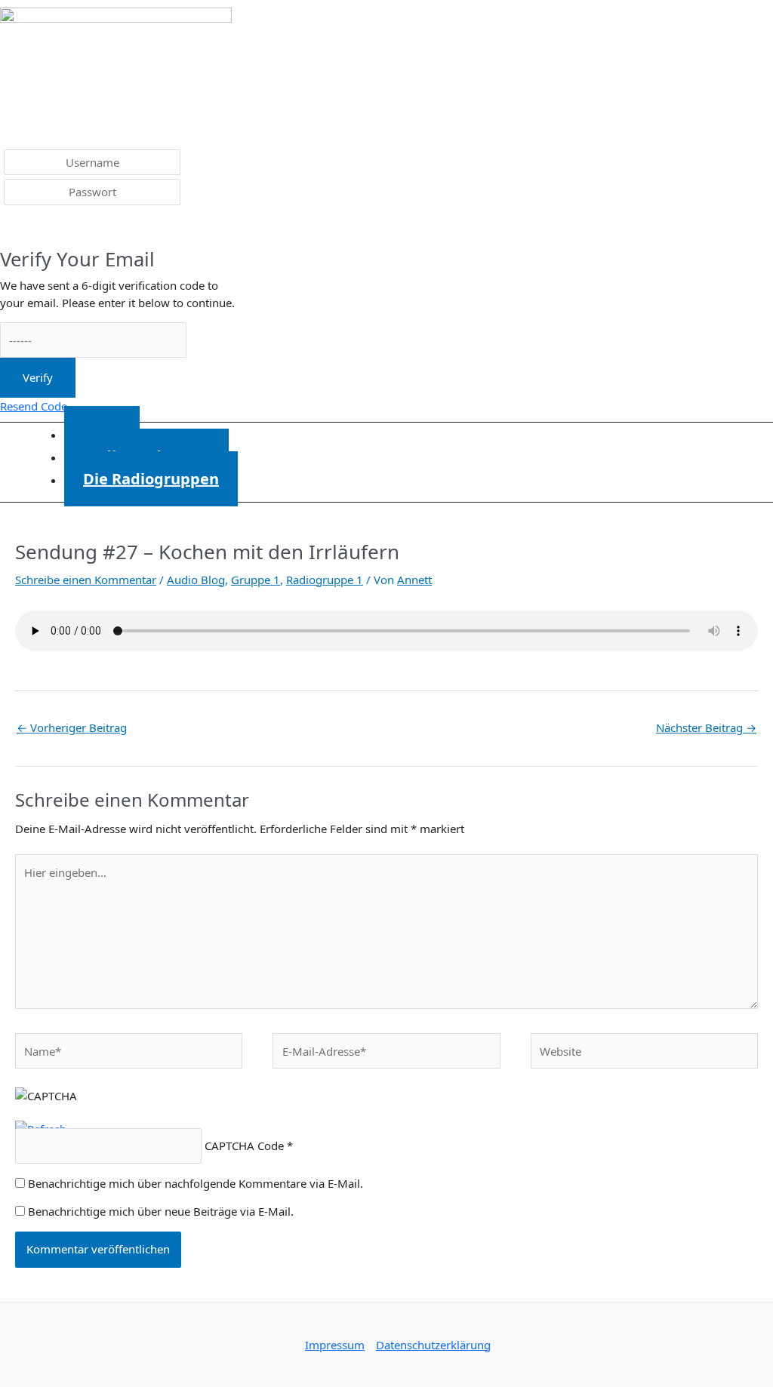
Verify (38, 377)
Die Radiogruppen (151, 479)
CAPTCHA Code (244, 1145)
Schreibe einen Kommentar (85, 579)
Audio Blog (196, 579)
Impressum (335, 1344)
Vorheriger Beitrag (72, 727)
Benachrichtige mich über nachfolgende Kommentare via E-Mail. (195, 1183)
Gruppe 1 (255, 579)
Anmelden (38, 228)
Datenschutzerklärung (433, 1344)
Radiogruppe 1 (324, 579)
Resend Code (33, 406)
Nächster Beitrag (706, 727)
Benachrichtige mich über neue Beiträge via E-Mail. (161, 1211)
